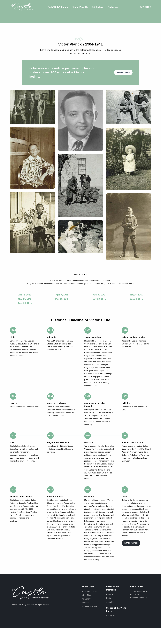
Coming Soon (111, 615)
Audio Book (110, 602)
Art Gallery (97, 7)
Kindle (108, 598)
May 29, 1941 (99, 299)
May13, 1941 (136, 295)
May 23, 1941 (62, 299)
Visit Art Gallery (123, 72)
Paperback (110, 594)
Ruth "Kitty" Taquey (58, 7)
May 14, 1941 (24, 299)
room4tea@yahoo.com (139, 597)
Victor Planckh (80, 7)
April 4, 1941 (62, 295)
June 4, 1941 (136, 299)
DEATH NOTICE (131, 543)
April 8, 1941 (99, 295)
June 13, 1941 (25, 303)
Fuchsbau (113, 7)
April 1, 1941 (24, 295)
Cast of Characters (89, 606)
